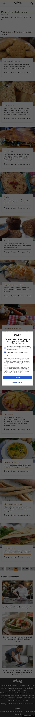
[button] (17, 356)
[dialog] (17, 358)
